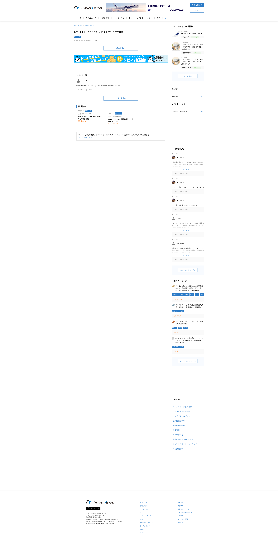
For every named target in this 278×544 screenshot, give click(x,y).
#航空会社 (175, 346)
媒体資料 (176, 430)
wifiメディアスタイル (146, 522)
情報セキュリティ (183, 509)
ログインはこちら (85, 137)
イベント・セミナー (144, 18)
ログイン (197, 10)
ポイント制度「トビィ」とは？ (185, 444)
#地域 (191, 294)
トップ (78, 18)
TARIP (142, 529)
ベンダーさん (119, 18)
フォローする (95, 508)
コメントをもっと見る (187, 270)
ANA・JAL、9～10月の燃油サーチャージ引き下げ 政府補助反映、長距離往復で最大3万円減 (189, 340)
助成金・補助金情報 (179, 111)
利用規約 (180, 516)
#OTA (196, 294)
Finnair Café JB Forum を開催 (191, 33)
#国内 (186, 294)
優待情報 (175, 96)
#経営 (202, 294)
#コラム (174, 328)
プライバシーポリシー (185, 512)
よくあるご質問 (183, 519)
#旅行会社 (175, 294)
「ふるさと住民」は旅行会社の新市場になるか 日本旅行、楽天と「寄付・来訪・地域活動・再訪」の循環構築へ (189, 288)
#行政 (181, 294)
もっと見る (188, 76)
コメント (84, 121)
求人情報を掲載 (179, 421)
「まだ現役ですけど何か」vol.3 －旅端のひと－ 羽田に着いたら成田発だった (192, 62)
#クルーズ (77, 37)
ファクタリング (145, 526)
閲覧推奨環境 (178, 449)
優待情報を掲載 (179, 425)
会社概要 (180, 502)
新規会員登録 (197, 5)
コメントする (121, 98)
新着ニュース (91, 18)
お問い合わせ (178, 435)
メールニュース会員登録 (182, 407)
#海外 (181, 346)
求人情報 (175, 89)
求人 (130, 18)
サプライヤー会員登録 (181, 411)
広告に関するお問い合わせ (183, 439)
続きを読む (120, 48)
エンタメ (143, 532)
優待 (158, 18)
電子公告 (180, 522)
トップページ (78, 25)
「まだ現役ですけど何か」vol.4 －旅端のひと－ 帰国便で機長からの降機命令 (192, 47)
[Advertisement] (188, 133)
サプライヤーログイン (181, 416)
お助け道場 (105, 18)
